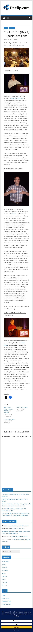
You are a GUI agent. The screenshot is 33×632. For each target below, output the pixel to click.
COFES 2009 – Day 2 (9, 419)
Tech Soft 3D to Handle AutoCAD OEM (16, 432)
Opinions (12, 28)
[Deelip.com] (4, 18)
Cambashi (13, 214)
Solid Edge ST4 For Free (17, 529)
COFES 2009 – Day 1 (22, 407)
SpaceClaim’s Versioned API (19, 536)
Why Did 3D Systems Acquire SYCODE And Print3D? (8, 409)
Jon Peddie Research (17, 98)
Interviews (5, 570)
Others (4, 579)
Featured (4, 567)
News (3, 573)
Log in (3, 595)
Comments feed (6, 601)
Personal (4, 582)
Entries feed (5, 598)
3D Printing (5, 561)
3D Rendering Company (9, 531)
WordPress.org (6, 604)
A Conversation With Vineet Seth (18, 526)
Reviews (4, 585)
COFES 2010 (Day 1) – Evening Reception (15, 436)
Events (6, 28)
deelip (15, 39)
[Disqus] (16, 460)
